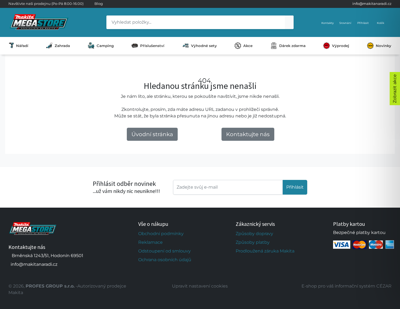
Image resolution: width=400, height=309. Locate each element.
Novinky (383, 45)
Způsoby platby (253, 242)
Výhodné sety (204, 45)
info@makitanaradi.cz (372, 3)
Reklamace (150, 242)
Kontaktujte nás (248, 134)
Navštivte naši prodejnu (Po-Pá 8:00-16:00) (46, 3)
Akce (248, 45)
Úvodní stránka (152, 134)
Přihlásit (295, 187)
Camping (105, 45)
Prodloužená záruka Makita (265, 251)
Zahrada (62, 45)
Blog (98, 3)
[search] (289, 22)
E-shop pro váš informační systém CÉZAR (346, 286)
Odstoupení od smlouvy (164, 251)
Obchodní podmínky (161, 233)
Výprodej (340, 45)
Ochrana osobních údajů (164, 259)
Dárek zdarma (292, 45)
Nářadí (22, 45)
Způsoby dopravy (254, 233)
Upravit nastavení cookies (200, 286)
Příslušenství (152, 45)
